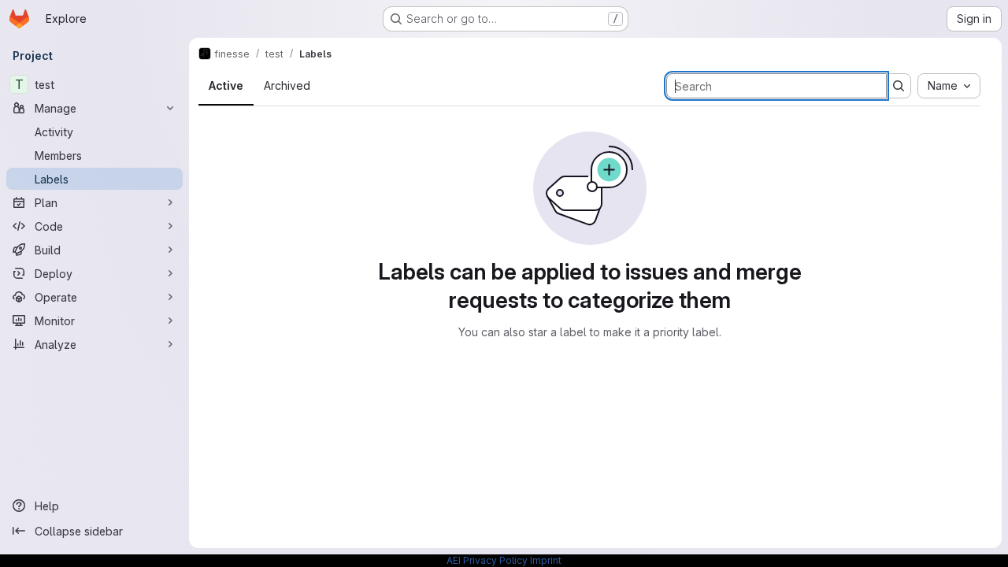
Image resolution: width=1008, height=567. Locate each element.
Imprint (545, 560)
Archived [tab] (287, 85)
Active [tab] (226, 85)
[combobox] (948, 85)
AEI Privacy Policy (487, 560)
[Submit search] (898, 85)
